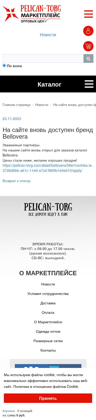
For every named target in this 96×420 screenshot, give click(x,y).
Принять (48, 398)
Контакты (48, 350)
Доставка (48, 302)
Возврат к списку (16, 180)
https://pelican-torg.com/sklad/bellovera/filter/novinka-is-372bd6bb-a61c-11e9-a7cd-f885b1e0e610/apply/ (48, 168)
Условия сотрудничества (48, 293)
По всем (14, 65)
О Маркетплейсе (48, 321)
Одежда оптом (48, 331)
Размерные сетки (48, 340)
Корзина (9, 411)
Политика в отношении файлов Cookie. (46, 386)
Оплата (48, 312)
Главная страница (16, 105)
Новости (48, 35)
